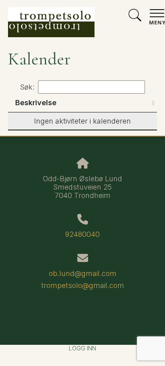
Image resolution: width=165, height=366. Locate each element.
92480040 (82, 234)
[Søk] (135, 16)
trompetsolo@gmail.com (82, 285)
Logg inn (82, 348)
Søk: (27, 87)
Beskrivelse (35, 102)
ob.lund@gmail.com (83, 273)
